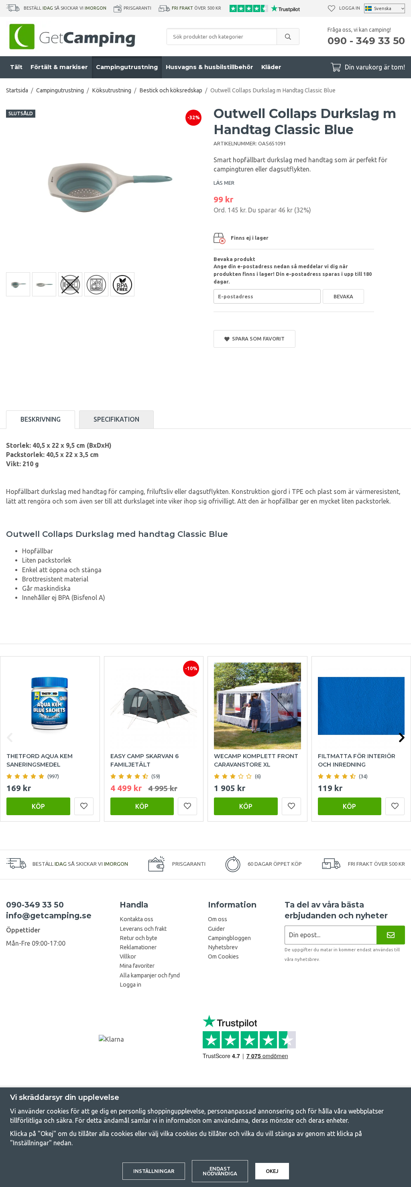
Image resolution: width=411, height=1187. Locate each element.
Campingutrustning (127, 67)
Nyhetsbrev (223, 947)
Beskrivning (40, 419)
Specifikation (116, 419)
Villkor (128, 956)
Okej (272, 1171)
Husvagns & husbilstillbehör (209, 67)
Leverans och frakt (143, 929)
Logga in (349, 8)
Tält (16, 67)
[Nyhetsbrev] (390, 935)
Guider (216, 929)
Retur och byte (138, 938)
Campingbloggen (229, 938)
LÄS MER (224, 183)
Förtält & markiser (59, 67)
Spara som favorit (257, 338)
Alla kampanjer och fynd (150, 975)
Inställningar (153, 1171)
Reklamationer (138, 947)
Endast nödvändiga (220, 1171)
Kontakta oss (136, 919)
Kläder (271, 67)
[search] (288, 37)
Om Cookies (223, 956)
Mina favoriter (137, 966)
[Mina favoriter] (331, 8)
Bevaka (343, 296)
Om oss (217, 919)
